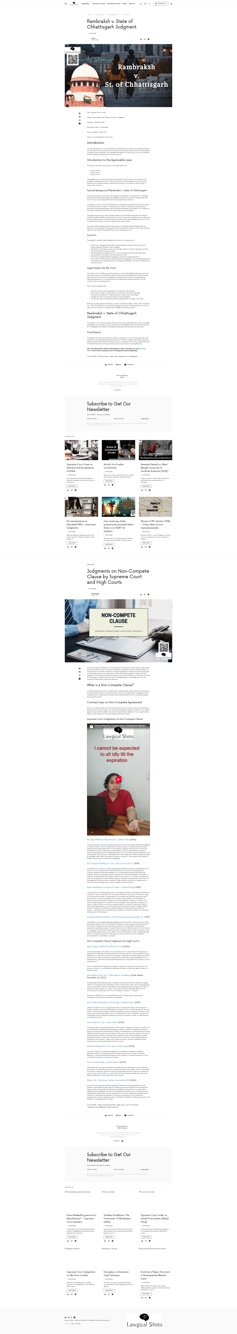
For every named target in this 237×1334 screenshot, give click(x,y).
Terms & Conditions (81, 1320)
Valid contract (113, 1107)
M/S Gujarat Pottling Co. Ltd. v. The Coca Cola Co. (110, 863)
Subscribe (144, 418)
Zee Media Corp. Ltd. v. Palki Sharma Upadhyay (108, 975)
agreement (104, 845)
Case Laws (126, 15)
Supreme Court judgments (128, 356)
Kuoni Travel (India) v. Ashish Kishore (103, 1062)
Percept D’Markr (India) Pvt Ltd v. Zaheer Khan (108, 840)
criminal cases (103, 356)
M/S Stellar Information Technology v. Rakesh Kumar (110, 1002)
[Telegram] (74, 1317)
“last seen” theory (135, 152)
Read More (72, 486)
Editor (93, 38)
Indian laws (113, 356)
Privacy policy (69, 1320)
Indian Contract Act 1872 (106, 1105)
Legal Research (112, 15)
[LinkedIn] (141, 3)
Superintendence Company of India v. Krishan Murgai (111, 887)
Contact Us (162, 3)
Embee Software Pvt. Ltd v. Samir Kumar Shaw (107, 1046)
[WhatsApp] (149, 3)
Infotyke (77, 1324)
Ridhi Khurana (95, 593)
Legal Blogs (99, 15)
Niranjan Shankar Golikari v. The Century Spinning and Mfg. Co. (115, 917)
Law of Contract (132, 1105)
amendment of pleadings (103, 1057)
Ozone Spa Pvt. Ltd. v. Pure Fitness (102, 1022)
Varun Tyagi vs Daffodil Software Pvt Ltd (105, 946)
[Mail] (145, 3)
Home (89, 15)
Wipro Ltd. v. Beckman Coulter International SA (108, 1080)
